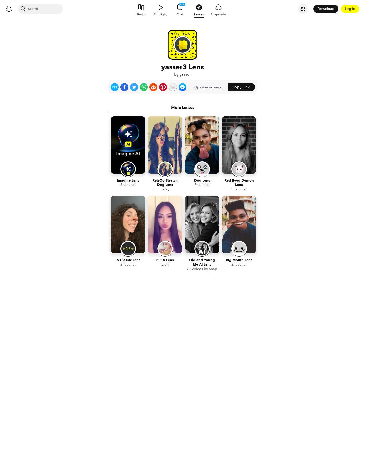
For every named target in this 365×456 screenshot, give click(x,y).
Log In (350, 8)
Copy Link (241, 87)
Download (325, 8)
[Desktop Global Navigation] (9, 9)
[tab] (182, 107)
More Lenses (182, 107)
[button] (115, 87)
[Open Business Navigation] (303, 9)
